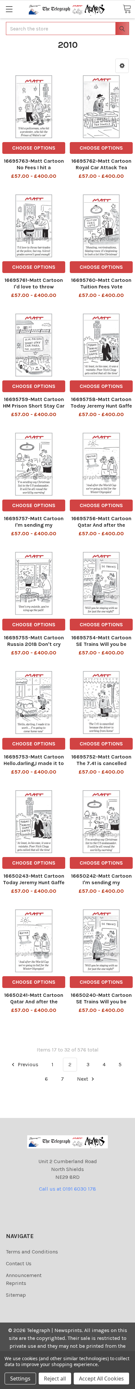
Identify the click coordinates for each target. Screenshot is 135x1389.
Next (83, 1079)
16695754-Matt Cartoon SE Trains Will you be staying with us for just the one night (101, 647)
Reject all (55, 1378)
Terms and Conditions (32, 1252)
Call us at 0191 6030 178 (67, 1189)
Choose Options (33, 148)
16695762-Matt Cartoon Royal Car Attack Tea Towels (101, 167)
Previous (27, 1064)
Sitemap (16, 1295)
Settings (20, 1378)
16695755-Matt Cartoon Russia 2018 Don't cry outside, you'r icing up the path (34, 647)
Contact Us (18, 1263)
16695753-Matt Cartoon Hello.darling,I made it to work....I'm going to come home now (34, 766)
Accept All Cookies (101, 1378)
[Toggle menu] (9, 9)
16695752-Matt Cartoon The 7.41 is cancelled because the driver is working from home (101, 766)
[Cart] (127, 9)
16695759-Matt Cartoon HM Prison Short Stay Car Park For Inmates (34, 405)
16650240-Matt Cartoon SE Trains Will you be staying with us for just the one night (101, 1005)
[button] (122, 66)
